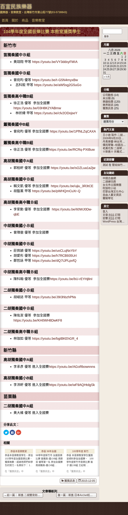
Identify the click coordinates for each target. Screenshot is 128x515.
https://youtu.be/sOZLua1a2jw (73, 168)
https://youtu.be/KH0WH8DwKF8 (38, 320)
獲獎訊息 (69, 480)
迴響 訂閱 (111, 218)
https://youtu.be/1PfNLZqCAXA (73, 131)
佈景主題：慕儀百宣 (11, 505)
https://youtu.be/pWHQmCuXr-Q (56, 191)
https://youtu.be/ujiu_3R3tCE (72, 186)
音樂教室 (38, 20)
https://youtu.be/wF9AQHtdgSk (72, 385)
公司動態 (108, 95)
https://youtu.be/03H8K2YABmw (37, 108)
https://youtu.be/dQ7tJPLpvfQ (54, 260)
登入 (105, 211)
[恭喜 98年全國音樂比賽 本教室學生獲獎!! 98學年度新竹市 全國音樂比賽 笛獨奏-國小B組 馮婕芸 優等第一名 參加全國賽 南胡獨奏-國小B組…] (49, 460)
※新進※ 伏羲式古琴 (115, 151)
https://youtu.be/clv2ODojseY (55, 113)
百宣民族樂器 (16, 7)
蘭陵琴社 (108, 198)
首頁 (5, 20)
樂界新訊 (108, 105)
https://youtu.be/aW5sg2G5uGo (57, 85)
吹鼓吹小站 (109, 188)
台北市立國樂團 (112, 184)
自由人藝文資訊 (112, 194)
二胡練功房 (109, 181)
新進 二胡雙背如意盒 (23, 495)
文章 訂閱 (111, 214)
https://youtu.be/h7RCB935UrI (54, 255)
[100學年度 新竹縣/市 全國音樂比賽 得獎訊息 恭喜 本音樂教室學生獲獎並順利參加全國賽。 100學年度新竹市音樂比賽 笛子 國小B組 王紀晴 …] (80, 460)
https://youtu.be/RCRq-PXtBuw (72, 149)
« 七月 (107, 77)
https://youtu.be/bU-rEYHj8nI (71, 279)
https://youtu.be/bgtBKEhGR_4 (55, 338)
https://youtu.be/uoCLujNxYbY (54, 250)
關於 (15, 20)
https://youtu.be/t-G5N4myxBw (55, 80)
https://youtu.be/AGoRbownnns (72, 366)
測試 (105, 165)
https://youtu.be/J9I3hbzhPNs (54, 297)
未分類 (107, 98)
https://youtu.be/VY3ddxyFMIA (55, 62)
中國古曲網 (109, 178)
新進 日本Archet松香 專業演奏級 (82, 495)
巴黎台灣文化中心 (113, 191)
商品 (25, 20)
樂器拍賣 (108, 101)
